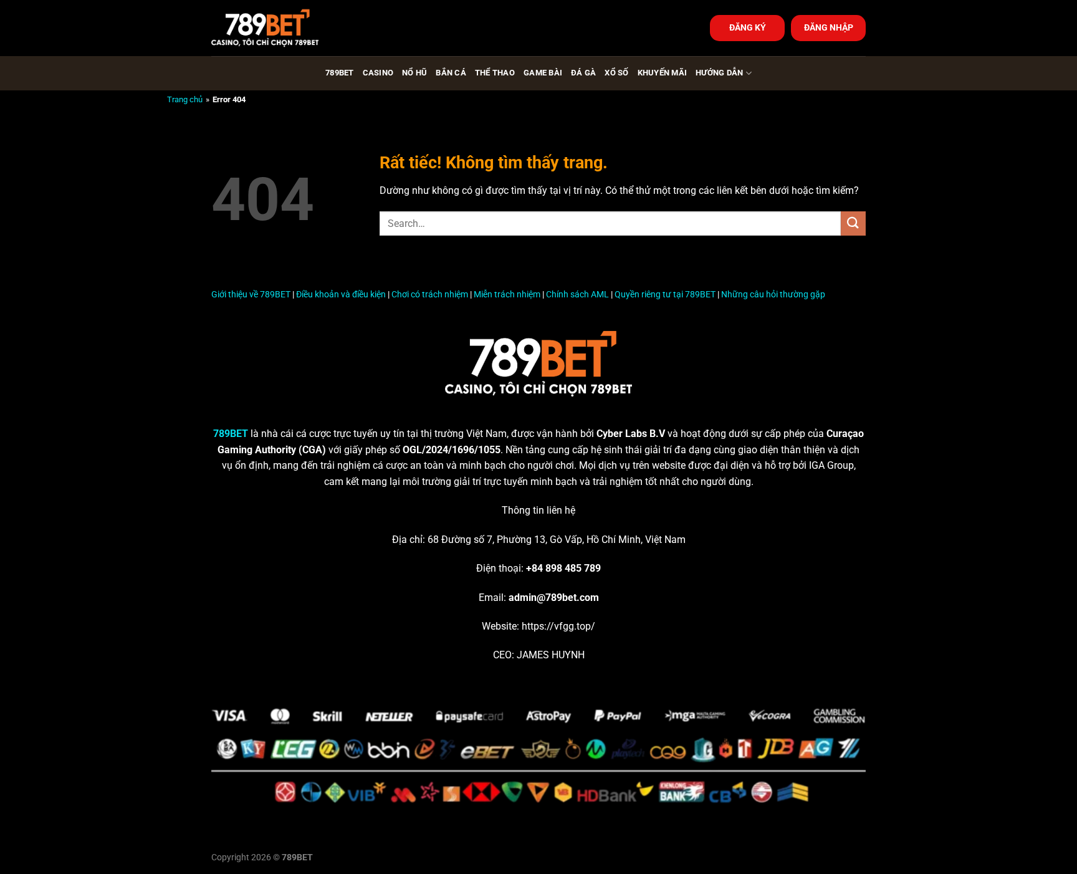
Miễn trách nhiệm (507, 294)
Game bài (543, 72)
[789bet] (273, 28)
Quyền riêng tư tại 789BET (665, 294)
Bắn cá (451, 72)
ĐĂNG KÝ (747, 27)
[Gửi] (853, 223)
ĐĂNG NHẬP (828, 27)
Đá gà (583, 72)
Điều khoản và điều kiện (341, 294)
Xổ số (616, 72)
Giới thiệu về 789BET (250, 294)
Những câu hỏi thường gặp (773, 294)
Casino (378, 72)
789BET (339, 72)
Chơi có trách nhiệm (429, 294)
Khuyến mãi (662, 72)
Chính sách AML (577, 294)
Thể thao (495, 72)
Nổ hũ (414, 72)
